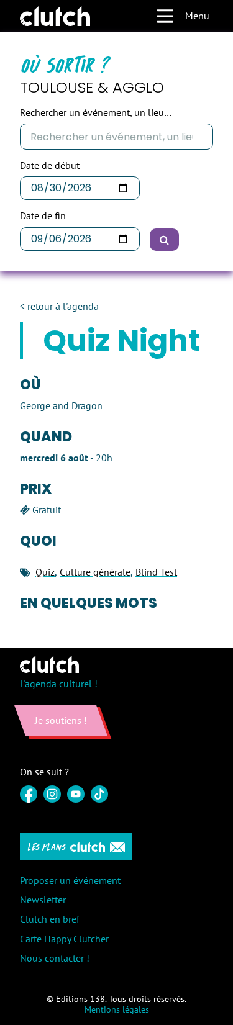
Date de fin (43, 216)
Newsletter (43, 899)
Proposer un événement (70, 880)
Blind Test (156, 572)
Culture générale (95, 572)
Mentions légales (117, 1009)
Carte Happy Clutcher (64, 938)
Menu (197, 15)
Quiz (45, 572)
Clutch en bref (50, 919)
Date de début (50, 165)
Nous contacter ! (54, 958)
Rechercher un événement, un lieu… (95, 113)
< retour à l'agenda (59, 306)
